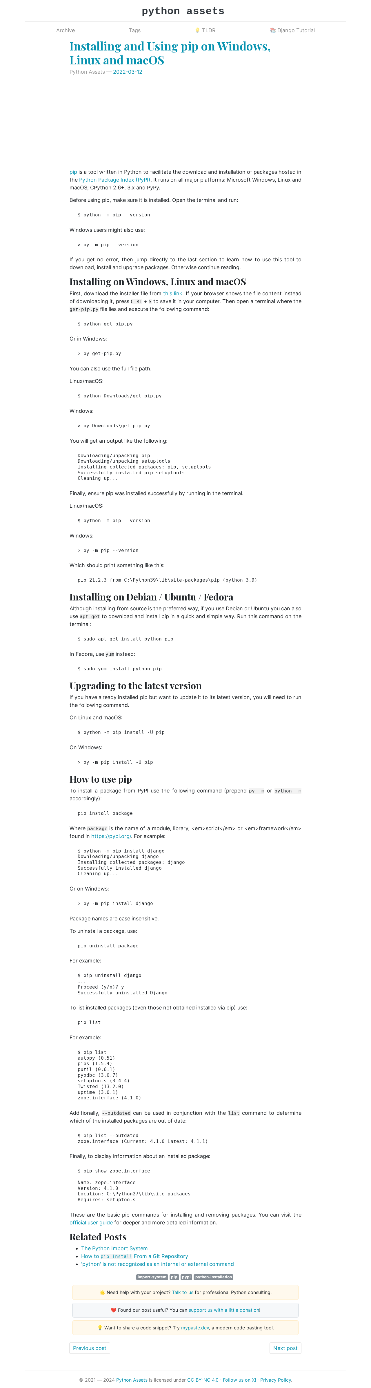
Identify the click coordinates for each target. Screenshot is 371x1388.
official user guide (91, 1222)
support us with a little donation (224, 1310)
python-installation (213, 1277)
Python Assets (132, 1380)
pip (73, 172)
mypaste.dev (195, 1328)
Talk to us (182, 1292)
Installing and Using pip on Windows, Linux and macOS (170, 52)
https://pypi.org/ (111, 836)
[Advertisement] (185, 122)
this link (172, 293)
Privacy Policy (275, 1380)
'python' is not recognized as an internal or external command (157, 1264)
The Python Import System (114, 1248)
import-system (152, 1277)
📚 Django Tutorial (292, 30)
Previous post (89, 1348)
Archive (65, 30)
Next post (285, 1348)
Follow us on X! (239, 1380)
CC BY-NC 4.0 (203, 1380)
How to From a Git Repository (134, 1256)
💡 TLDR (205, 30)
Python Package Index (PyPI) (114, 180)
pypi (186, 1277)
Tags (135, 30)
